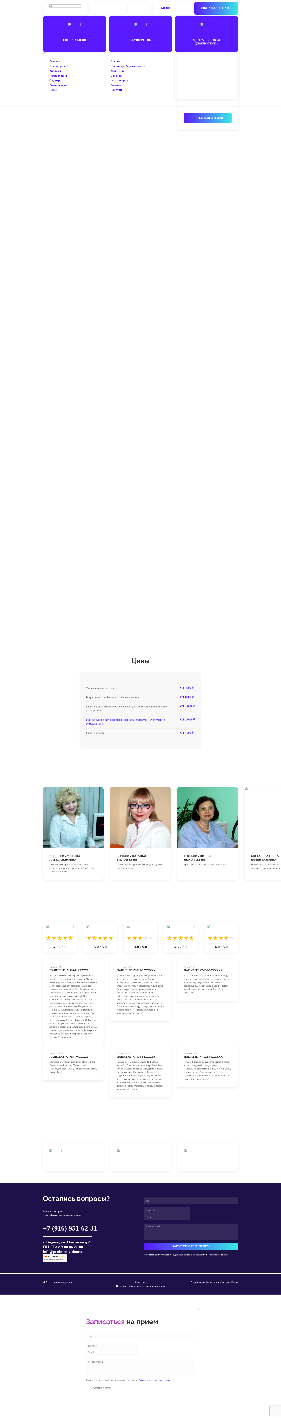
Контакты (117, 90)
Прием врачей (58, 66)
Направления (58, 75)
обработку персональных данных (212, 1255)
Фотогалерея (119, 80)
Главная (54, 61)
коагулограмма (56, 342)
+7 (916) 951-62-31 (196, 62)
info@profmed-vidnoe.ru (64, 1251)
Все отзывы (226, 913)
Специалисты (58, 85)
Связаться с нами (216, 8)
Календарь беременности (128, 66)
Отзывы (116, 85)
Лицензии (117, 71)
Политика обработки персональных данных (140, 1286)
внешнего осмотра (66, 214)
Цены (53, 90)
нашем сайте (137, 624)
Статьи (115, 61)
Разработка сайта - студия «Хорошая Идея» (214, 1282)
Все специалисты (220, 778)
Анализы (55, 71)
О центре (55, 80)
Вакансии (117, 75)
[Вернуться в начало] (65, 8)
